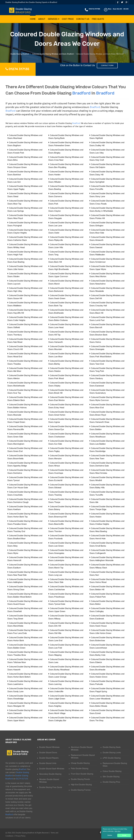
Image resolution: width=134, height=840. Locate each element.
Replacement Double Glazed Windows (83, 756)
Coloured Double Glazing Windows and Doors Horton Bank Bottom (24, 675)
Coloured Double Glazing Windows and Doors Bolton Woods (107, 704)
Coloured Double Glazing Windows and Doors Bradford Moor (24, 537)
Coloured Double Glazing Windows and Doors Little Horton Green (107, 631)
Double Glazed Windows (49, 747)
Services (52, 19)
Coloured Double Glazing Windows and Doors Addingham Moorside (107, 559)
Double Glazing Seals (112, 747)
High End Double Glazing (81, 784)
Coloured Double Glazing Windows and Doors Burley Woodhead (65, 668)
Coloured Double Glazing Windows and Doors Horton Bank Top (24, 515)
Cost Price (68, 19)
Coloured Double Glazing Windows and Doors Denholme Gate (107, 464)
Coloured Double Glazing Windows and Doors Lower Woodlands (107, 697)
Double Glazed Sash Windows (51, 768)
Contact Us (82, 19)
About (41, 19)
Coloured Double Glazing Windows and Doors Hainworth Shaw (107, 420)
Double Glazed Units (47, 763)
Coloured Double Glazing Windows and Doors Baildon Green (24, 646)
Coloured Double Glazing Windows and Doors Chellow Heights (107, 522)
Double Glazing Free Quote (50, 787)
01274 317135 (94, 9)
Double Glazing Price (111, 782)
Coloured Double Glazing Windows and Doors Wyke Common (107, 398)
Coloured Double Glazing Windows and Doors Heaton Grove (107, 675)
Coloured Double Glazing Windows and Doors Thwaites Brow (24, 653)
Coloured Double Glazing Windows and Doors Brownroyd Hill (65, 515)
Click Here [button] (118, 831)
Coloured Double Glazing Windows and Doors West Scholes (107, 471)
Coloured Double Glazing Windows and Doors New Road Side (24, 573)
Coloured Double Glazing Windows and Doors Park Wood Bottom (107, 355)
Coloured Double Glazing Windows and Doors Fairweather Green (65, 144)
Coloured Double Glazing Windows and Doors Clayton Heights (24, 231)
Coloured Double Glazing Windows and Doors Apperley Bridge (24, 464)
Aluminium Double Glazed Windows (81, 748)
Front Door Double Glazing (82, 773)
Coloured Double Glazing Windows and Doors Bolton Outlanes (65, 318)
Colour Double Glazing (112, 771)
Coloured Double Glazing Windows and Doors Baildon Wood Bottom (24, 595)
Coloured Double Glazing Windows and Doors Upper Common (65, 275)
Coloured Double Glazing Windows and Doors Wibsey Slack (107, 566)
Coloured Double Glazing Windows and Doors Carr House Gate (24, 486)
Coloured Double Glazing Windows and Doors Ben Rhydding (65, 165)
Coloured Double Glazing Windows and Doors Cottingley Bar (65, 719)
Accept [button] (124, 835)
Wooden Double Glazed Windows (49, 780)
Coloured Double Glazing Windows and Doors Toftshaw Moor (24, 661)
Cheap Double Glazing (80, 763)
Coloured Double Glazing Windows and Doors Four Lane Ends (24, 631)
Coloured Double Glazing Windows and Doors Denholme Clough (24, 500)
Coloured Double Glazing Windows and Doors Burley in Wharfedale (107, 209)
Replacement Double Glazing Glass (115, 764)
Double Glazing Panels (80, 779)
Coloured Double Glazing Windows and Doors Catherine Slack (24, 238)
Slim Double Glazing (111, 776)
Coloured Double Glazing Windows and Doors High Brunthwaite (65, 267)
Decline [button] (110, 835)
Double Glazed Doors (48, 752)
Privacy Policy (20, 836)
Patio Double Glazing (79, 768)
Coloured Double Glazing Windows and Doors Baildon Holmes (24, 406)
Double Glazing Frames (81, 789)
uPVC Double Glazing (112, 757)
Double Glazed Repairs (48, 757)
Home (33, 19)
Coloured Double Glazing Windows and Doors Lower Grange (65, 675)
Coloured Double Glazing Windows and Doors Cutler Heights (24, 318)
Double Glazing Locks (112, 752)
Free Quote (98, 19)
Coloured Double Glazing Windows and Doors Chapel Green (24, 420)
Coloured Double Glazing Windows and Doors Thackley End (24, 530)
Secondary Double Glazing (50, 774)
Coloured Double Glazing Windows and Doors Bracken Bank (107, 333)
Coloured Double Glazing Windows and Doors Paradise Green (24, 522)
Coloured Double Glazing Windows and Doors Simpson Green (24, 165)
